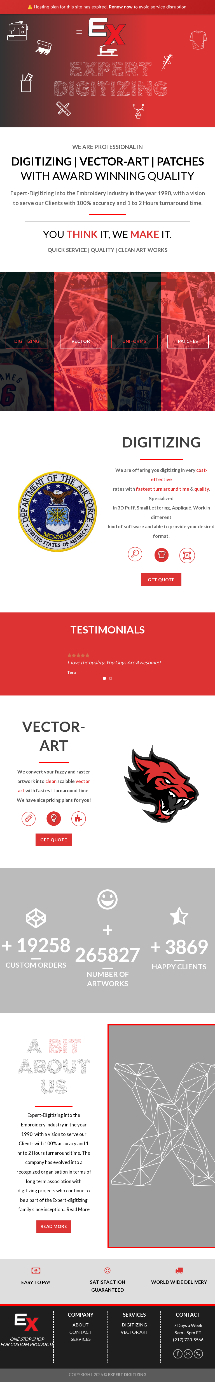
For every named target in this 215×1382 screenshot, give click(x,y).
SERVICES (81, 1339)
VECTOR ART (134, 1332)
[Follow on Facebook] (178, 1353)
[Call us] (198, 1353)
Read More (78, 1209)
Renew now (121, 7)
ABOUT (81, 1324)
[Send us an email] (188, 1353)
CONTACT (80, 1332)
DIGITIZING (134, 1324)
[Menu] (79, 32)
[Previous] (11, 664)
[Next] (203, 664)
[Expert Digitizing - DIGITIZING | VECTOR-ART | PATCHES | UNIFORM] (107, 32)
